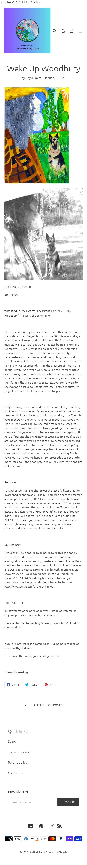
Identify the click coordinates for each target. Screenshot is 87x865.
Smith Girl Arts (37, 852)
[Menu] (80, 30)
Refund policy (17, 762)
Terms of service (19, 752)
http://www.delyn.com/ (19, 586)
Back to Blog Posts (46, 705)
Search (12, 741)
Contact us (15, 773)
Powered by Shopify (56, 852)
